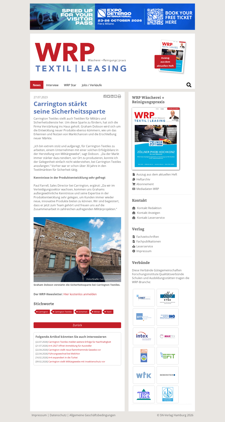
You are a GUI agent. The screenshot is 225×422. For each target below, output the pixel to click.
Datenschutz (58, 415)
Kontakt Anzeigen (148, 213)
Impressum (144, 251)
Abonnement (145, 184)
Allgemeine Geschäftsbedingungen (92, 415)
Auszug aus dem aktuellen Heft (156, 174)
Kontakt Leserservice (151, 218)
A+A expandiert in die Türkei (63, 357)
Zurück (77, 325)
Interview (52, 85)
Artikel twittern (109, 98)
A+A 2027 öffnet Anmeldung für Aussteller (70, 345)
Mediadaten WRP (147, 189)
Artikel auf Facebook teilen (105, 98)
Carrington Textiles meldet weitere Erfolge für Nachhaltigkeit (79, 341)
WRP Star (70, 85)
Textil (109, 311)
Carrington (43, 311)
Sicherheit (82, 311)
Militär (97, 311)
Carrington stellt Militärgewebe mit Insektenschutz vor (76, 361)
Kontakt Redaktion (149, 208)
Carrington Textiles (63, 311)
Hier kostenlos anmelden (80, 294)
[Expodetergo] (112, 29)
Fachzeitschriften (147, 237)
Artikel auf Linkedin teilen (112, 98)
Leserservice (144, 246)
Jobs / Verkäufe (92, 85)
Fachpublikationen (148, 241)
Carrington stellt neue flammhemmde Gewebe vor (74, 349)
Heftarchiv (143, 179)
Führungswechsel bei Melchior (64, 353)
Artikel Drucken (119, 98)
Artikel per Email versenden (116, 98)
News (37, 85)
